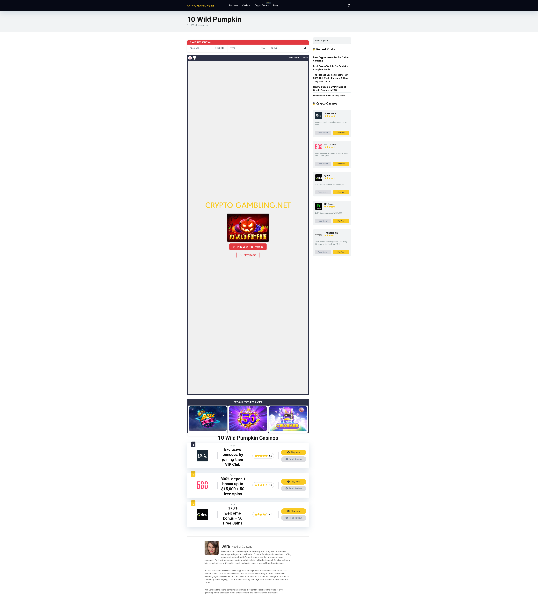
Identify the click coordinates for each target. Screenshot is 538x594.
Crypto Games (262, 5)
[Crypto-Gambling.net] (201, 4)
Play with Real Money (250, 246)
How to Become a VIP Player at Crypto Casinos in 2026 (329, 89)
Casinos (246, 5)
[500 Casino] (202, 490)
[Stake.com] (202, 460)
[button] (248, 228)
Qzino (327, 175)
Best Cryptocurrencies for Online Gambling (331, 59)
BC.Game (329, 204)
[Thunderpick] (318, 237)
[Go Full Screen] (194, 58)
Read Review (295, 459)
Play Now (295, 452)
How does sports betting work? (329, 95)
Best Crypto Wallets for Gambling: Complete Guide (331, 68)
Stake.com (330, 113)
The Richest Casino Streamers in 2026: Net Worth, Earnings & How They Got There (330, 78)
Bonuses (233, 5)
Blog (275, 5)
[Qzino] (202, 519)
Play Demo (250, 255)
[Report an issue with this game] (190, 58)
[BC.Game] (318, 209)
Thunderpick (331, 232)
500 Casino (330, 144)
